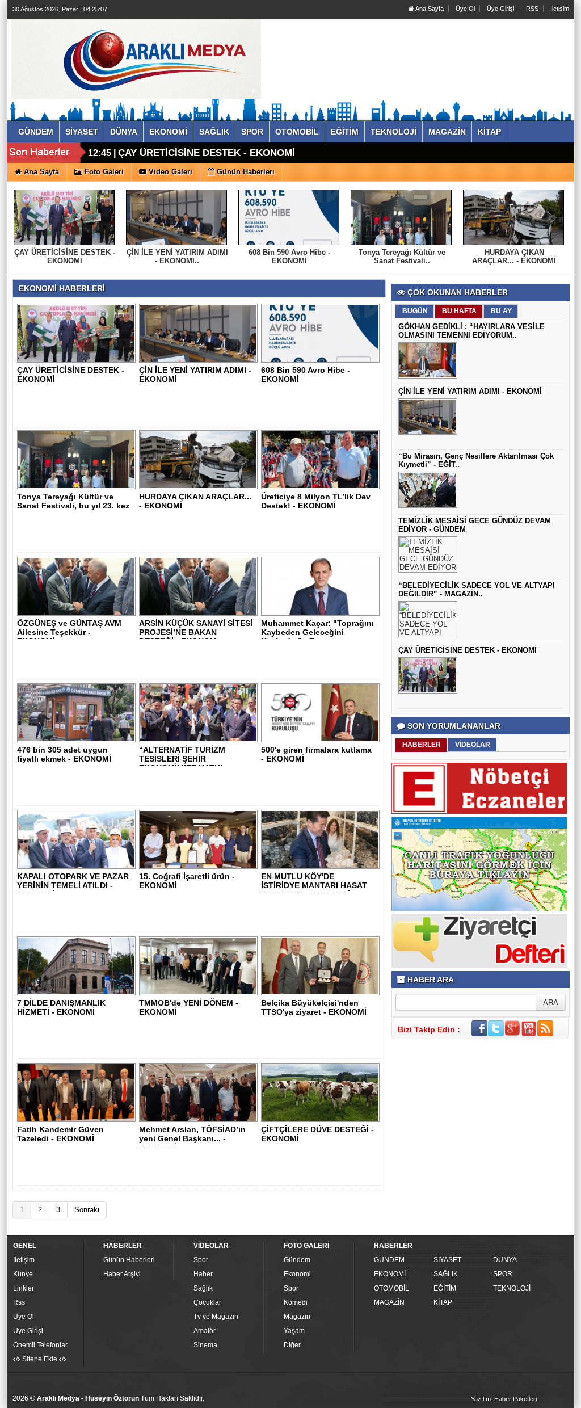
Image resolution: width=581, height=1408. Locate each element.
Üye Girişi (500, 8)
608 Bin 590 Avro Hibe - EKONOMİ (289, 256)
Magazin (297, 1317)
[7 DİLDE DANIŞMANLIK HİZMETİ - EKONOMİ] (78, 965)
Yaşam (294, 1331)
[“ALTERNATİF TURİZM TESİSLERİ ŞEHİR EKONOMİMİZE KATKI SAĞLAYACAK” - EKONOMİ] (200, 712)
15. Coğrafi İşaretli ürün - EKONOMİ (187, 881)
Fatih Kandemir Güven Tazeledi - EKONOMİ (60, 1134)
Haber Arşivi (122, 1274)
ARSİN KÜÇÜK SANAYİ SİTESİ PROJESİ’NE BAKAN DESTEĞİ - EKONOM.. (195, 632)
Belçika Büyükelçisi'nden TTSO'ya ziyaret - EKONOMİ (314, 1007)
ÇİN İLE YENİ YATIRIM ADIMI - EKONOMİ (470, 391)
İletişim (24, 1260)
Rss (19, 1302)
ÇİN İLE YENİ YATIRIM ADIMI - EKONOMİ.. (177, 256)
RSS (532, 8)
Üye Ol (465, 8)
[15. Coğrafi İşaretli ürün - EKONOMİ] (200, 838)
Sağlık (203, 1288)
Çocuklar (207, 1302)
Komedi (296, 1302)
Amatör (204, 1331)
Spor (200, 1260)
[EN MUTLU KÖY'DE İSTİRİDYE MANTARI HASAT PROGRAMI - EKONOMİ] (322, 838)
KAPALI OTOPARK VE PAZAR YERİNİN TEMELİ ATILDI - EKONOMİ (73, 885)
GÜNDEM (389, 1260)
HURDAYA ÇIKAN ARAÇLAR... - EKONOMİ (514, 256)
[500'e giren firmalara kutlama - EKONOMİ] (322, 712)
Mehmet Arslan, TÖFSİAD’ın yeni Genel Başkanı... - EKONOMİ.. (192, 1138)
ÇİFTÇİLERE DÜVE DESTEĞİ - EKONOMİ (317, 1134)
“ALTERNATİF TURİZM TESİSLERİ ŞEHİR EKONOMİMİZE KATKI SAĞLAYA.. (182, 763)
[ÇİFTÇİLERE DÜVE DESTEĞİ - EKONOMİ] (322, 1091)
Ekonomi (297, 1274)
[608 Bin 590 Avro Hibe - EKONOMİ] (322, 332)
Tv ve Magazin (215, 1317)
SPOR (502, 1274)
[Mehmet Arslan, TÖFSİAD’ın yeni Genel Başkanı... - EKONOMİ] (200, 1091)
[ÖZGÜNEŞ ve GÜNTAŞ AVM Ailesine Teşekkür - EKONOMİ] (78, 585)
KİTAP (442, 1302)
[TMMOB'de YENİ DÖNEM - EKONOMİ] (200, 965)
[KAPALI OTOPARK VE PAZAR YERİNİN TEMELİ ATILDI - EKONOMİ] (78, 838)
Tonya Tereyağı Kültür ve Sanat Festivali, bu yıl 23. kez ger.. (73, 505)
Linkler (23, 1288)
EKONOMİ (390, 1274)
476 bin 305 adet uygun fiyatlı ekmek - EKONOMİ (64, 754)
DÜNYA (505, 1260)
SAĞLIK (445, 1274)
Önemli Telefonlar (40, 1345)
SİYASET (447, 1260)
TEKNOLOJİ (512, 1288)
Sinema (205, 1345)
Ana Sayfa (429, 8)
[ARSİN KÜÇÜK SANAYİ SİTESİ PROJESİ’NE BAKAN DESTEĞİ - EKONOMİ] (200, 585)
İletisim (559, 8)
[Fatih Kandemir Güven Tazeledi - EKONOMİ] (78, 1091)
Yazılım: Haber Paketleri (504, 1399)
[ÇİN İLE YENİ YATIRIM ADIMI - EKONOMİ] (200, 332)
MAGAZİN (389, 1302)
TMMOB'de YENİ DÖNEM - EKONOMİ (188, 1007)
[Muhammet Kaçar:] (322, 585)
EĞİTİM (444, 1288)
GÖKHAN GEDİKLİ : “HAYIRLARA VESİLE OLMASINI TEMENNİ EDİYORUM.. (471, 330)
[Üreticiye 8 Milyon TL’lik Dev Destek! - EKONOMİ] (322, 459)
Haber (203, 1274)
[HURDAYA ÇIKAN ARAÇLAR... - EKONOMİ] (200, 459)
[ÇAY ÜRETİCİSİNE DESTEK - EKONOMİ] (78, 332)
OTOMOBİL (391, 1288)
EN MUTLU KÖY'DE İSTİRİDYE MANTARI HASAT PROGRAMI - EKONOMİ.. (314, 885)
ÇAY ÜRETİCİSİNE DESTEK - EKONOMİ (206, 153)
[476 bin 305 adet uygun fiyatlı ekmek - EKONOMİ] (78, 712)
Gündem (297, 1260)
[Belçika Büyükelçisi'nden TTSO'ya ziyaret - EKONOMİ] (322, 965)
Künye (23, 1274)
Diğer (292, 1345)
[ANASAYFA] (136, 58)
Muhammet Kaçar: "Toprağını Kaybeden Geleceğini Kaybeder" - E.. (317, 632)
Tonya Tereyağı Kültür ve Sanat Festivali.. (402, 256)
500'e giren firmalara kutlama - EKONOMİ (316, 754)
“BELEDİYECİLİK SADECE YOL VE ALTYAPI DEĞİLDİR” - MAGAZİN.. (476, 589)
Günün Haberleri (129, 1260)
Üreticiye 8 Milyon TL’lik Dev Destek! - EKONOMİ (316, 501)
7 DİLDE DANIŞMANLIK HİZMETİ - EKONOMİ (61, 1007)
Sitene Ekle (39, 1359)
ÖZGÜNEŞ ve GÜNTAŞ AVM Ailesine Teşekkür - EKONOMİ (69, 632)
